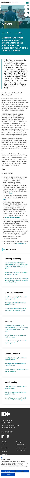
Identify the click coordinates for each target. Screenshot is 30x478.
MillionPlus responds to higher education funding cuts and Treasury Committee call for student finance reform (16, 265)
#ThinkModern (21, 243)
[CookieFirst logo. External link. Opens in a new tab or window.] (1, 458)
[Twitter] (8, 437)
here (10, 193)
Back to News (11, 250)
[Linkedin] (3, 437)
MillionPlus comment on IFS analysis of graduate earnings (16, 273)
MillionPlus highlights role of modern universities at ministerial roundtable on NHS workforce (16, 280)
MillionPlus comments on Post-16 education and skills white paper (15, 309)
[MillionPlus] (10, 2)
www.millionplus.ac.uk (12, 217)
